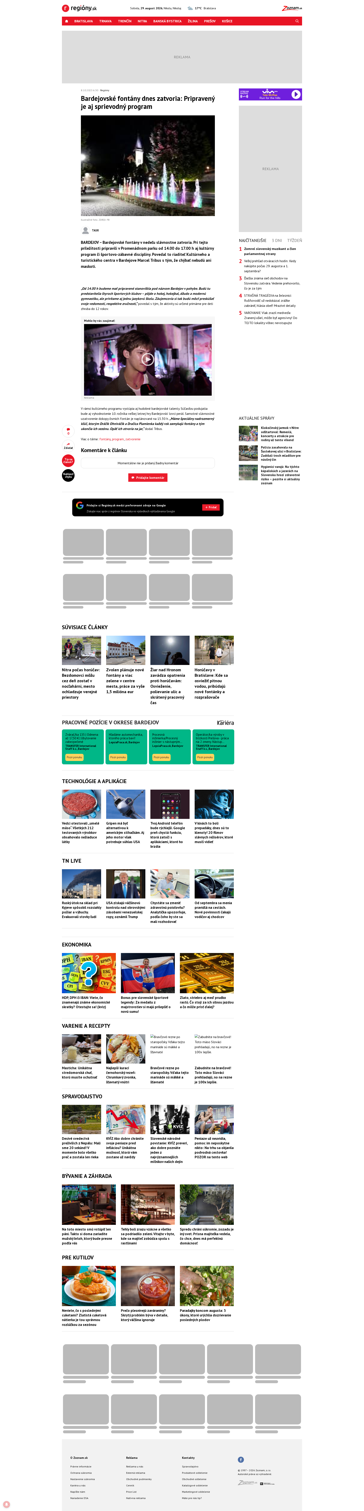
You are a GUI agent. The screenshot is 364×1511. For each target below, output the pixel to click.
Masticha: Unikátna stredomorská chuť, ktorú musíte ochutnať (79, 1073)
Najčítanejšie (252, 240)
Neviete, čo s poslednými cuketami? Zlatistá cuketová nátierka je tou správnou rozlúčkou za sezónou (84, 1317)
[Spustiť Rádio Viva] (270, 91)
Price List (131, 1491)
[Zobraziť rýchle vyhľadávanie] (297, 21)
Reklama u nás (134, 1466)
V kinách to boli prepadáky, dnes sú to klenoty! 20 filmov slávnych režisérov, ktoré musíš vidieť (214, 832)
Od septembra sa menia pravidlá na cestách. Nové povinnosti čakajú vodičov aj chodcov (213, 910)
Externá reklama (135, 1472)
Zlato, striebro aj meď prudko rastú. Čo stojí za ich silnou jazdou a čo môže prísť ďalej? (207, 1002)
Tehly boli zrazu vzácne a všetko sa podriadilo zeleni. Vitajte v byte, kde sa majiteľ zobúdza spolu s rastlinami (148, 1236)
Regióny (104, 90)
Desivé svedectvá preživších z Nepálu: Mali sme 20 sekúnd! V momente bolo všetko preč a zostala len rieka (81, 1147)
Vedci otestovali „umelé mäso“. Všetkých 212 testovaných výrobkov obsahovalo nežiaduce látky (80, 832)
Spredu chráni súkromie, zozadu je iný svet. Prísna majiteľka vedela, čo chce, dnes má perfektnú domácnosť (207, 1236)
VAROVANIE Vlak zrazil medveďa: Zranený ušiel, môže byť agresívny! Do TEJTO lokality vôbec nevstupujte (270, 318)
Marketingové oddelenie (196, 1491)
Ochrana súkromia (81, 1472)
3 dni (277, 240)
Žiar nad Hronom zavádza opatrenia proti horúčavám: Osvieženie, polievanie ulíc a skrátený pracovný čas (167, 686)
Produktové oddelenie (194, 1472)
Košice (227, 21)
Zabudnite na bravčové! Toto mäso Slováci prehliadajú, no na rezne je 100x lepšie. (213, 1075)
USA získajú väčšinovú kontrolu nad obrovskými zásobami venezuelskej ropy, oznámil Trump (125, 910)
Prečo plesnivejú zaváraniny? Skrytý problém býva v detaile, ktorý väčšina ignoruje (144, 1315)
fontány (105, 439)
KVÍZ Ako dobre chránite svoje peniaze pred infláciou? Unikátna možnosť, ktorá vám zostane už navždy (125, 1147)
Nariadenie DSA (79, 1498)
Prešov (210, 21)
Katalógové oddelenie (195, 1485)
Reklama (132, 1458)
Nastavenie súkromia (82, 1479)
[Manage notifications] (6, 1504)
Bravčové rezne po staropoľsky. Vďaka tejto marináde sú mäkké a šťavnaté (169, 1075)
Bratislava (83, 21)
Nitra (142, 21)
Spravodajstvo (190, 1466)
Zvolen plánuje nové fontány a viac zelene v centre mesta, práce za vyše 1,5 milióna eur (125, 680)
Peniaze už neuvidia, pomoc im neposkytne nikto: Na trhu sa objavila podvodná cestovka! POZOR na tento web (214, 1147)
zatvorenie (133, 439)
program (118, 439)
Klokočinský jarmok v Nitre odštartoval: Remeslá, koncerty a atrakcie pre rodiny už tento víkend (280, 434)
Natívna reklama (136, 1498)
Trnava (105, 21)
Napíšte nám (77, 1491)
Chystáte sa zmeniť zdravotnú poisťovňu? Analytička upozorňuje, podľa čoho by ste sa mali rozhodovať (168, 912)
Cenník (130, 1485)
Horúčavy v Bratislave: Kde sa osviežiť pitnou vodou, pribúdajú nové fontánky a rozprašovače (211, 683)
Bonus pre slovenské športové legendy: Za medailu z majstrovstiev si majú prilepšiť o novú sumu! (146, 1004)
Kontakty (188, 1458)
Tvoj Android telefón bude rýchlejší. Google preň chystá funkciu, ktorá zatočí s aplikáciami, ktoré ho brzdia (167, 835)
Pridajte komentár (150, 477)
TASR (95, 230)
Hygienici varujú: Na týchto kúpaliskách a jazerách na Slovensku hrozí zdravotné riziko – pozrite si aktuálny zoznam (280, 475)
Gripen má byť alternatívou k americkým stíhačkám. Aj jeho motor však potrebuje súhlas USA (125, 832)
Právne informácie (80, 1466)
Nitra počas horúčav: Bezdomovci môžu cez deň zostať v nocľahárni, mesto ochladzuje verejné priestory (81, 683)
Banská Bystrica (167, 21)
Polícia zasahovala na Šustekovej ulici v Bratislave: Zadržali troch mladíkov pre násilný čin (281, 453)
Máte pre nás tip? (192, 1498)
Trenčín (124, 21)
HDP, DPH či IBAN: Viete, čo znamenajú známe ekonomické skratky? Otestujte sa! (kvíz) (86, 1002)
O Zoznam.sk (79, 1458)
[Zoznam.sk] (249, 1484)
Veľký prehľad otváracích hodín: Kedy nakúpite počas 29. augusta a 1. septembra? (270, 266)
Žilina (193, 21)
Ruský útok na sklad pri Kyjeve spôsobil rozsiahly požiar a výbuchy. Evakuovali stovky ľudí (81, 910)
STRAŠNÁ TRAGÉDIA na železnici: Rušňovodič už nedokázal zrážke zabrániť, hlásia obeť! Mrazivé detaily (270, 300)
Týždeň (294, 240)
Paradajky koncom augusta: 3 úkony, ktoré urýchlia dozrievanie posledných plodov (205, 1315)
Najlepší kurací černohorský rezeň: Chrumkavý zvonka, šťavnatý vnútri (121, 1075)
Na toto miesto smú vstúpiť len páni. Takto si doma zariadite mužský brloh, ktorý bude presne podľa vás (87, 1236)
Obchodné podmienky (139, 1479)
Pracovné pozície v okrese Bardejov (110, 722)
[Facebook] (241, 1460)
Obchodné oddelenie (194, 1479)
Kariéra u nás (78, 1485)
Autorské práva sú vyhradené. (255, 1474)
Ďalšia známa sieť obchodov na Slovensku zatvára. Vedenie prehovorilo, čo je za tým (272, 283)
